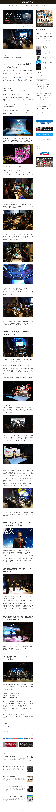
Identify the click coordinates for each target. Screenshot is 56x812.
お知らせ (32, 5)
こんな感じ (18, 79)
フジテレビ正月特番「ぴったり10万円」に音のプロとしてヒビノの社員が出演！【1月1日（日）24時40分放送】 (22, 766)
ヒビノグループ (8, 726)
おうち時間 (43, 106)
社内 (38, 91)
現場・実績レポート (16, 5)
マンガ (49, 106)
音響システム (40, 75)
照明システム (39, 84)
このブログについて (49, 40)
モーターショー (40, 97)
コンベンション (47, 97)
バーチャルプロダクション (41, 82)
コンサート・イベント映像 (41, 78)
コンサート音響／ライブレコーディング (43, 80)
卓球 (42, 99)
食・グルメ (43, 91)
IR (45, 88)
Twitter (38, 108)
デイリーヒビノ (25, 5)
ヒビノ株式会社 (39, 148)
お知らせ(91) (4, 731)
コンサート (39, 95)
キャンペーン (40, 86)
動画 (38, 106)
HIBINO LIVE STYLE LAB (46, 108)
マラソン (47, 99)
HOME (9, 5)
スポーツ (45, 95)
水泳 (38, 99)
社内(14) (10, 731)
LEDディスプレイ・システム (42, 76)
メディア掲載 (46, 84)
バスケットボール (40, 102)
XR (50, 95)
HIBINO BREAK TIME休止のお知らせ (9, 756)
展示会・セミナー (47, 89)
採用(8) (7, 731)
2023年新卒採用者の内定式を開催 (9, 776)
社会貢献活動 (39, 89)
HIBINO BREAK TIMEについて (42, 5)
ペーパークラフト (40, 93)
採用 (49, 88)
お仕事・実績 (40, 88)
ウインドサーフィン (40, 104)
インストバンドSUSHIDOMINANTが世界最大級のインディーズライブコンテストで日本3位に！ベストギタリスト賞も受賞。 (24, 786)
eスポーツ (48, 104)
